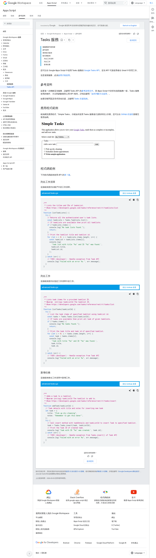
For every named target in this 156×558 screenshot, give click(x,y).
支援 (39, 16)
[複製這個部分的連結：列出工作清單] (57, 182)
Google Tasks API (92, 70)
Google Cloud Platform (105, 543)
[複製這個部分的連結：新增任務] (52, 372)
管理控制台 (78, 517)
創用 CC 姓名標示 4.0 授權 (75, 471)
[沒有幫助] (138, 34)
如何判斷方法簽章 (99, 94)
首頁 (41, 3)
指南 (12, 16)
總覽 (4, 16)
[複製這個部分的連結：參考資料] (54, 84)
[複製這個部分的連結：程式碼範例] (57, 168)
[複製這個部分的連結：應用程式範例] (60, 108)
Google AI (122, 543)
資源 (77, 3)
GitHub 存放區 (127, 114)
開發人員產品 (41, 521)
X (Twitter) (116, 525)
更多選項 (90, 3)
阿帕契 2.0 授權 (102, 471)
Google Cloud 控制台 (81, 525)
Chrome (77, 543)
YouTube (115, 529)
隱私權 (44, 553)
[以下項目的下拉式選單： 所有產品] (71, 3)
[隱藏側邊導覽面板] (29, 553)
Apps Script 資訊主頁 (82, 521)
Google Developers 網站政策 (128, 471)
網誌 (113, 517)
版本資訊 (39, 525)
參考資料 (22, 16)
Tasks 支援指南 (81, 99)
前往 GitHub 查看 (129, 193)
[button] (16, 40)
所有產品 (64, 3)
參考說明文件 (87, 91)
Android (66, 543)
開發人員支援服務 (42, 529)
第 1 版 (67, 175)
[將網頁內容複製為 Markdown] (69, 40)
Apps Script (52, 3)
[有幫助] (134, 34)
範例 (31, 16)
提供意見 (133, 40)
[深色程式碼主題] (134, 200)
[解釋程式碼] (130, 200)
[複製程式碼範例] (138, 200)
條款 (37, 553)
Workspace (24, 3)
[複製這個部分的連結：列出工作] (52, 276)
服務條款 (39, 533)
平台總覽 (39, 517)
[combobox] (115, 3)
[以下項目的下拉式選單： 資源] (82, 3)
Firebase (88, 543)
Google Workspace (54, 34)
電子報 (114, 521)
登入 (151, 3)
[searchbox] (16, 23)
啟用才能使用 (64, 75)
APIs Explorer (79, 529)
